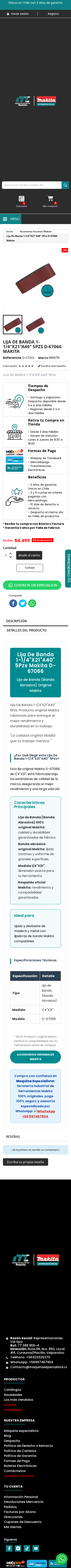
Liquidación (13, 1409)
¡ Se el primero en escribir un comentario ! (35, 1150)
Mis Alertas (12, 1527)
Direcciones (13, 1517)
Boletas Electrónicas (20, 1466)
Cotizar (30, 568)
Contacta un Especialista (35, 585)
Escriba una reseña (53, 366)
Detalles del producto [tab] (27, 630)
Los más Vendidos (18, 1399)
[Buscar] (65, 185)
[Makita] (35, 101)
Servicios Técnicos (19, 1476)
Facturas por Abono (20, 1512)
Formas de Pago (17, 1461)
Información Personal (21, 1497)
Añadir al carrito (29, 555)
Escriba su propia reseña (25, 1162)
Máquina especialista (21, 1431)
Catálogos (12, 1389)
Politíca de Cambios (20, 1451)
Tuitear (23, 603)
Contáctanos (15, 1471)
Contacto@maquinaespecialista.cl (38, 1367)
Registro (53, 14)
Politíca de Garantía (20, 1456)
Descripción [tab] (16, 621)
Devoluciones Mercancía (23, 1502)
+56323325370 (38, 1357)
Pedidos (10, 1507)
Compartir (13, 603)
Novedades (13, 1395)
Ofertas (10, 1405)
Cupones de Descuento (23, 1522)
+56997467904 (41, 1362)
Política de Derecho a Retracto (28, 1445)
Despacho (12, 1441)
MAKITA (54, 357)
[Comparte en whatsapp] (32, 603)
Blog (7, 1435)
